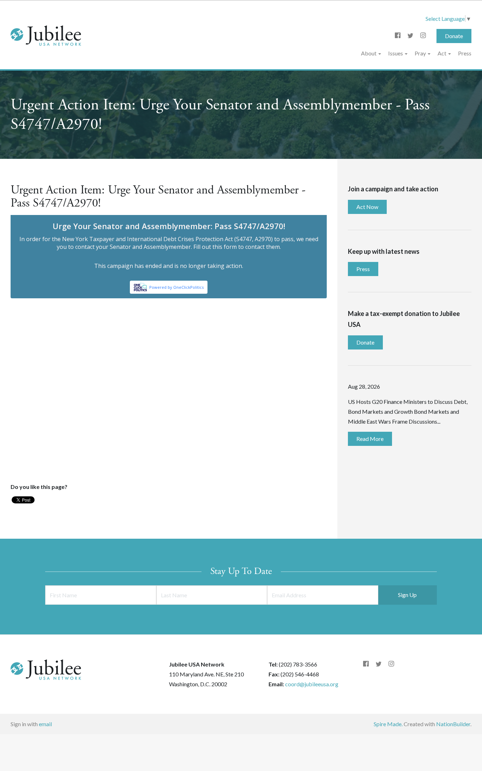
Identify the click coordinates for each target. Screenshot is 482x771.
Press (464, 53)
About (369, 53)
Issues (396, 53)
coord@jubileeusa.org (311, 684)
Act (442, 53)
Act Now (367, 206)
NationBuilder (453, 724)
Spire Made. (388, 724)
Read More (370, 438)
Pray (421, 53)
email (45, 724)
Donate (454, 35)
